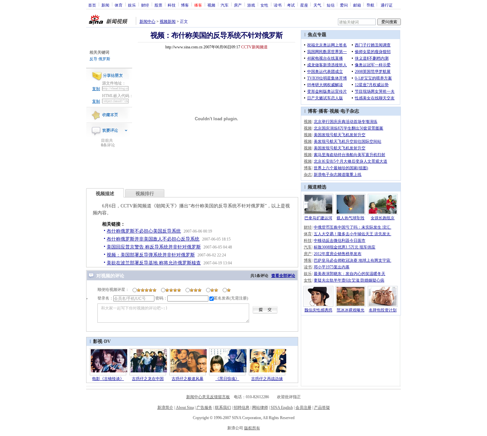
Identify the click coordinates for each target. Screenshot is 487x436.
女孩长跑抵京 (383, 218)
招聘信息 (241, 407)
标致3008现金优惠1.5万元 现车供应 (344, 247)
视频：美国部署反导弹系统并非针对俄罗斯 (151, 254)
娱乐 (132, 5)
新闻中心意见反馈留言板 (208, 397)
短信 (331, 5)
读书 (278, 5)
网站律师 (260, 407)
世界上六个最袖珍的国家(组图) (341, 168)
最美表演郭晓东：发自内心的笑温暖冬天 (349, 273)
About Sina (185, 407)
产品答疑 (322, 407)
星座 (304, 5)
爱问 (344, 5)
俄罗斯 (104, 59)
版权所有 (252, 428)
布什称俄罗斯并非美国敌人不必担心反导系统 (153, 239)
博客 (185, 5)
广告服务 (204, 407)
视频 (211, 5)
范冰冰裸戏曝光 (350, 310)
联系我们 (223, 407)
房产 (238, 5)
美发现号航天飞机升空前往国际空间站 (347, 141)
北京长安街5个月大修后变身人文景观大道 (350, 161)
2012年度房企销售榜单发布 (337, 253)
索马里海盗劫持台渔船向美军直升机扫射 (349, 154)
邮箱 (357, 5)
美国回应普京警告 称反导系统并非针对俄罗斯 (154, 247)
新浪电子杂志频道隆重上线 (337, 174)
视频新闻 (168, 21)
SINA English (282, 407)
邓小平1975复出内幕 (332, 267)
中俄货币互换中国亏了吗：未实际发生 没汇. (352, 227)
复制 (96, 88)
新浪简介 (165, 407)
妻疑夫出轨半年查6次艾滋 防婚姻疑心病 (349, 280)
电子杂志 (350, 111)
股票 (158, 5)
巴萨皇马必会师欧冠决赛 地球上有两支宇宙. (352, 260)
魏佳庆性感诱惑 (318, 310)
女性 (264, 5)
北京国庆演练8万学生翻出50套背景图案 (348, 128)
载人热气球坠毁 (350, 218)
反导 (93, 59)
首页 (92, 5)
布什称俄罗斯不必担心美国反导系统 (144, 231)
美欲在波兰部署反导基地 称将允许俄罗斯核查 (154, 262)
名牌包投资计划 (383, 310)
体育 (119, 5)
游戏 (251, 5)
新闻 (105, 5)
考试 (291, 5)
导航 (370, 5)
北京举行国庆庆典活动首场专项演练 (345, 121)
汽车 (225, 5)
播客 (323, 111)
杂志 (308, 174)
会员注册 (303, 407)
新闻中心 (147, 21)
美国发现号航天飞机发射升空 (339, 135)
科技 (172, 5)
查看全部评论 (283, 275)
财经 (145, 5)
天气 (317, 5)
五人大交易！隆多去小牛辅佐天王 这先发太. (352, 234)
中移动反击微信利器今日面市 (339, 240)
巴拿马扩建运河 (318, 218)
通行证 (387, 5)
